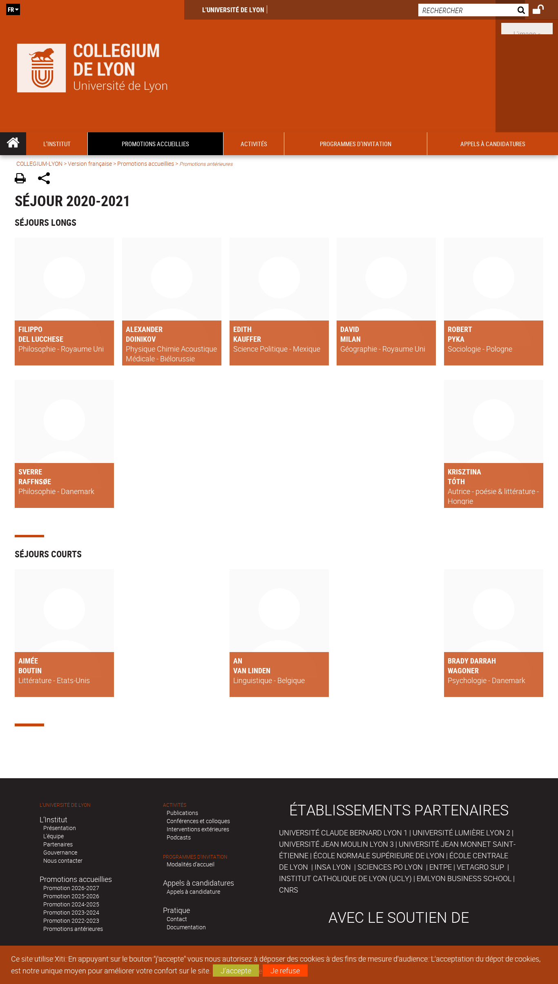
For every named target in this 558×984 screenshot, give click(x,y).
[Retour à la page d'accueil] (92, 66)
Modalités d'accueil (190, 864)
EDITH (242, 329)
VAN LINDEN (251, 670)
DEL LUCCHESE (40, 339)
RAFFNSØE (34, 481)
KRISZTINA (464, 471)
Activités (174, 804)
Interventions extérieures (198, 829)
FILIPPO (30, 329)
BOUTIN (30, 670)
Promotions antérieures (73, 929)
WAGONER (463, 670)
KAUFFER (247, 339)
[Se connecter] (543, 10)
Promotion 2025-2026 (71, 896)
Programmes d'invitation (195, 856)
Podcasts (179, 837)
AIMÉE (28, 661)
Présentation (59, 828)
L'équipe (53, 836)
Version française (90, 163)
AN (237, 661)
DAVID (349, 329)
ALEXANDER (144, 329)
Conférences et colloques (198, 821)
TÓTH (456, 481)
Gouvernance (60, 852)
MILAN (350, 339)
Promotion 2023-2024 (71, 912)
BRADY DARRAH (472, 661)
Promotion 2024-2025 (71, 904)
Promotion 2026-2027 (71, 888)
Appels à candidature (193, 891)
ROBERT (460, 329)
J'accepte (236, 970)
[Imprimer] (23, 179)
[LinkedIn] (527, 28)
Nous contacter (63, 860)
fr (11, 9)
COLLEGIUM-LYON (39, 163)
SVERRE (30, 471)
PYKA (456, 339)
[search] (473, 10)
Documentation (186, 927)
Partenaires (58, 844)
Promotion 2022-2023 (71, 920)
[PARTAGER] (47, 179)
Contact (177, 919)
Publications (182, 813)
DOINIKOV (141, 339)
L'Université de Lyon (233, 9)
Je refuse (285, 970)
